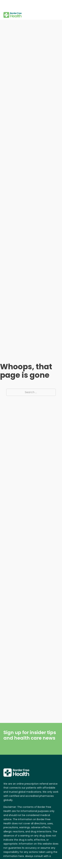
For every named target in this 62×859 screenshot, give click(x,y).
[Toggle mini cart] (57, 9)
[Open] (6, 5)
